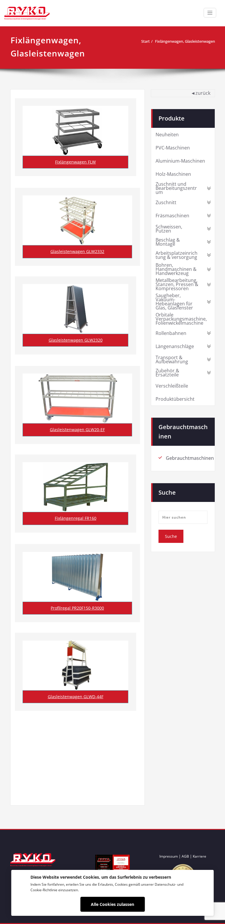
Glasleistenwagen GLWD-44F (75, 696)
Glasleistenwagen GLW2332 (77, 251)
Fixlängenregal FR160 (75, 518)
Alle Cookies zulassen (112, 904)
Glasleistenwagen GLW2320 (76, 340)
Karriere (199, 856)
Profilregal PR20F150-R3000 (77, 608)
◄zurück (200, 93)
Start (145, 41)
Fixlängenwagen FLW (75, 162)
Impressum (168, 856)
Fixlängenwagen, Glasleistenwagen (185, 41)
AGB (185, 856)
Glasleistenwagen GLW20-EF (77, 429)
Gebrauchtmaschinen (190, 458)
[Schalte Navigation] (210, 13)
